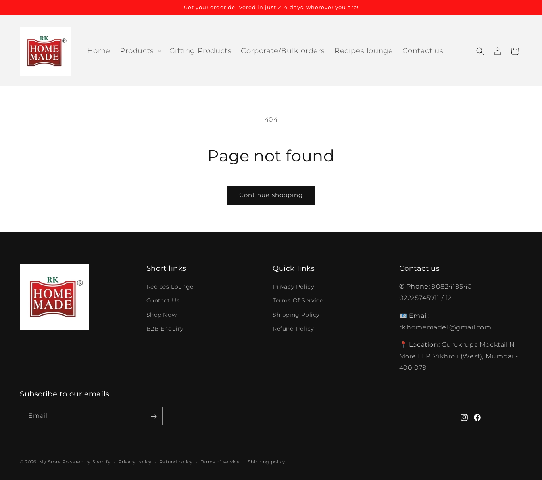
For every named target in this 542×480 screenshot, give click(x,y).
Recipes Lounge (170, 287)
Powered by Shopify (86, 462)
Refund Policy (293, 328)
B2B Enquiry (165, 328)
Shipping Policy (296, 314)
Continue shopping (271, 195)
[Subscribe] (153, 416)
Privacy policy (135, 461)
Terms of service (220, 461)
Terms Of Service (298, 300)
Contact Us (163, 300)
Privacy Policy (293, 287)
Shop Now (161, 314)
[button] (140, 51)
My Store (50, 462)
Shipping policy (266, 461)
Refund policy (176, 461)
